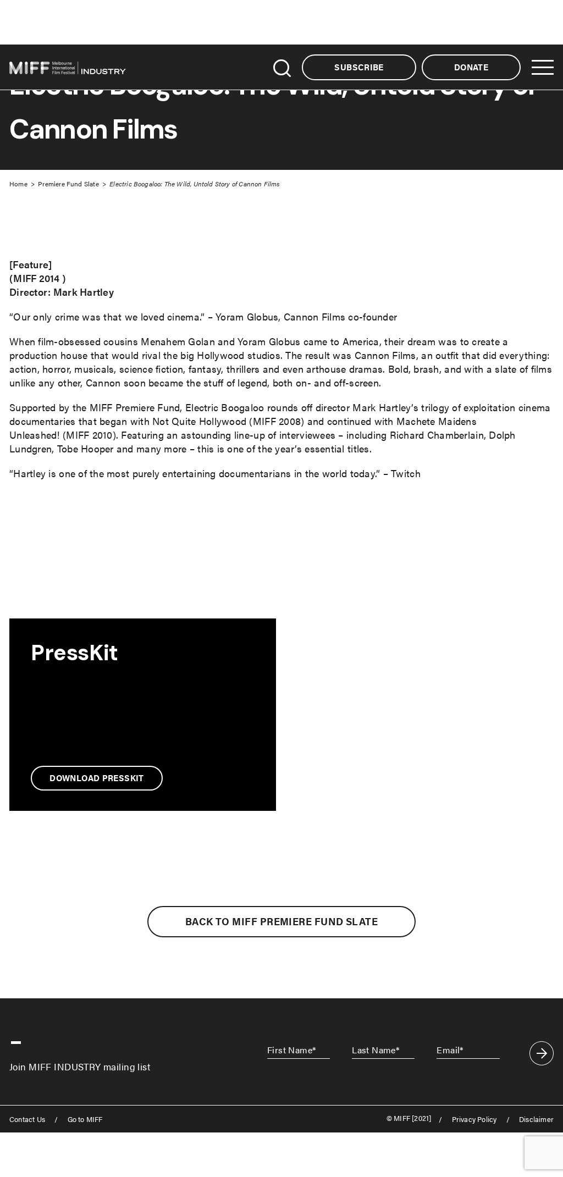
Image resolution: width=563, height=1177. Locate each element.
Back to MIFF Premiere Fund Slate (281, 921)
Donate (471, 67)
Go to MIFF (85, 1119)
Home (18, 184)
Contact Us (27, 1119)
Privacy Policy (474, 1119)
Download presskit (96, 777)
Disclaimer (536, 1119)
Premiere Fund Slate (68, 184)
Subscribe (358, 67)
